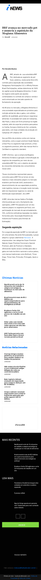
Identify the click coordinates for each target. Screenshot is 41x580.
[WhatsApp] (25, 42)
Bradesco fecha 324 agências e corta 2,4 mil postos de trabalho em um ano (14, 313)
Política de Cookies (24, 578)
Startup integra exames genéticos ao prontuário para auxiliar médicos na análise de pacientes (14, 356)
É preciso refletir (19, 493)
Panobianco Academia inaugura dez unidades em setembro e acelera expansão (26, 485)
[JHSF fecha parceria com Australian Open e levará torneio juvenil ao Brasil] (32, 336)
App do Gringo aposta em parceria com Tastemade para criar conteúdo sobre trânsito (26, 505)
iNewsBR (7, 37)
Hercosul (27, 238)
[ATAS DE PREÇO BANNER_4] (20, 18)
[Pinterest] (20, 42)
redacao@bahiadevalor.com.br (25, 568)
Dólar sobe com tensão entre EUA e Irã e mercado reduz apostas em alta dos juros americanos (14, 324)
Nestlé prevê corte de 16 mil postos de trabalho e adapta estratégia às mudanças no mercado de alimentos (14, 287)
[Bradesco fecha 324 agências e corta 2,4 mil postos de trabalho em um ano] (32, 313)
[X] (16, 42)
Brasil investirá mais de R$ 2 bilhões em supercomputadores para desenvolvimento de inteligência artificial (15, 300)
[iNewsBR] (20, 415)
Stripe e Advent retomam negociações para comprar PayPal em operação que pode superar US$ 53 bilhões (14, 395)
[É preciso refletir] (7, 496)
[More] (30, 42)
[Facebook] (11, 42)
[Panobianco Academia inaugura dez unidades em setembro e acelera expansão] (7, 485)
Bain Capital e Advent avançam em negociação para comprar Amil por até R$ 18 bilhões (14, 382)
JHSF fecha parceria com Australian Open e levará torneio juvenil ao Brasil (14, 335)
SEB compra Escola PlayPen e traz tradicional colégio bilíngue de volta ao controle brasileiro (14, 369)
